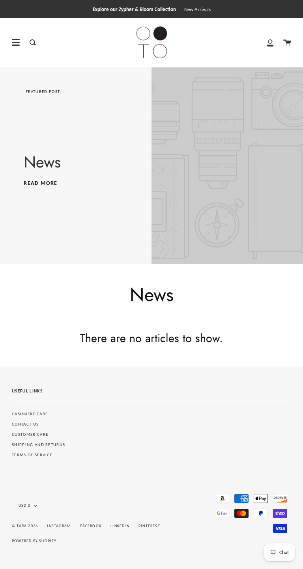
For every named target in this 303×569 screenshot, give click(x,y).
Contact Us (25, 424)
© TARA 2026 (25, 525)
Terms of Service (32, 454)
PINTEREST (149, 525)
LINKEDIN (119, 525)
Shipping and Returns (38, 444)
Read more (41, 183)
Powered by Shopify (34, 540)
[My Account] (270, 42)
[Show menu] (15, 42)
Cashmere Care (30, 414)
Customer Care (30, 434)
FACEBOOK (90, 525)
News (42, 162)
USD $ (24, 505)
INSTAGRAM (59, 525)
